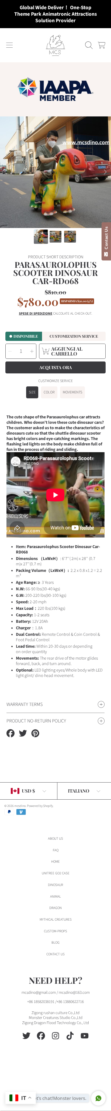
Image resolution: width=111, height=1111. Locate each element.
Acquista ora (55, 367)
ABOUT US (55, 838)
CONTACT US (55, 954)
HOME (55, 861)
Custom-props (55, 931)
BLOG (55, 942)
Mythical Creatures (56, 919)
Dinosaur (55, 884)
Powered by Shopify (40, 806)
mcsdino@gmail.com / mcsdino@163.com (56, 992)
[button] (9, 45)
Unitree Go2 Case (56, 873)
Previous (5, 172)
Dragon (55, 907)
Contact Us (106, 239)
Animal (55, 896)
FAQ (55, 850)
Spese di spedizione (35, 313)
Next (105, 172)
